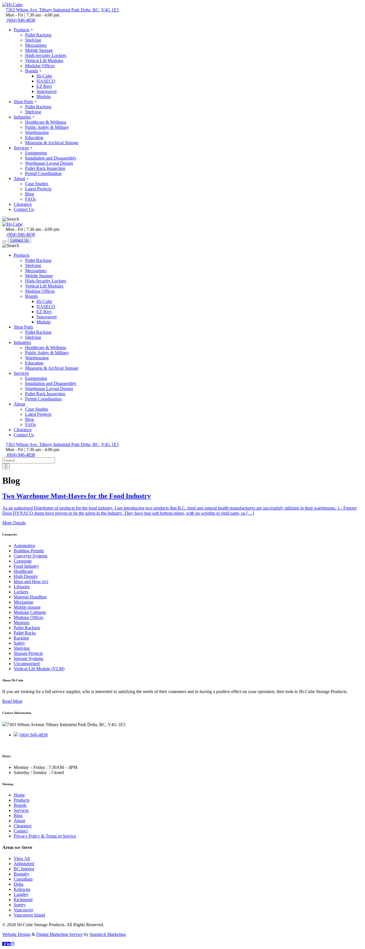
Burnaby (21, 873)
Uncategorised (27, 663)
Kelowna (22, 889)
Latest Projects (38, 188)
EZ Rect (44, 86)
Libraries (22, 586)
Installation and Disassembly (50, 158)
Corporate (23, 561)
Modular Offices (40, 65)
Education (34, 137)
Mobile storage (27, 607)
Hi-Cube (44, 76)
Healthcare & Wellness (45, 122)
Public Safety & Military (47, 127)
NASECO (45, 81)
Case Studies (36, 183)
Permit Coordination (43, 173)
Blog (29, 194)
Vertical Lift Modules (44, 60)
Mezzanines (35, 45)
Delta (18, 884)
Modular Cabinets (30, 612)
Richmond (23, 899)
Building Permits (29, 550)
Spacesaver (46, 91)
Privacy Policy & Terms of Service (45, 836)
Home (19, 795)
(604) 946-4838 (33, 734)
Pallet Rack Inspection (45, 168)
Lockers (21, 591)
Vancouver (23, 909)
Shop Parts (23, 101)
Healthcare (23, 571)
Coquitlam (23, 879)
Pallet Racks (25, 632)
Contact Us (24, 209)
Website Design (16, 934)
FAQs (30, 199)
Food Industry (26, 566)
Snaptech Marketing (108, 934)
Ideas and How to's (31, 581)
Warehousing (37, 132)
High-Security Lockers (45, 55)
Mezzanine (23, 602)
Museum (21, 622)
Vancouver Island (29, 915)
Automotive (24, 545)
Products (21, 29)
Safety (19, 643)
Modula (43, 96)
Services (21, 147)
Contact (21, 830)
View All (22, 858)
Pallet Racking (38, 34)
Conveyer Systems (30, 555)
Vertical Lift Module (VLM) (39, 668)
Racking (21, 638)
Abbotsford (24, 863)
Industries (22, 117)
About (19, 178)
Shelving (33, 40)
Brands (31, 70)
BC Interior (24, 868)
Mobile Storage (39, 50)
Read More (12, 701)
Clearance (23, 204)
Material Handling (30, 596)
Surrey (20, 904)
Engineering (36, 152)
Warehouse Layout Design (49, 163)
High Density (26, 576)
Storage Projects (28, 653)
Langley (21, 894)
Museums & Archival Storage (51, 142)
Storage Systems (28, 658)
